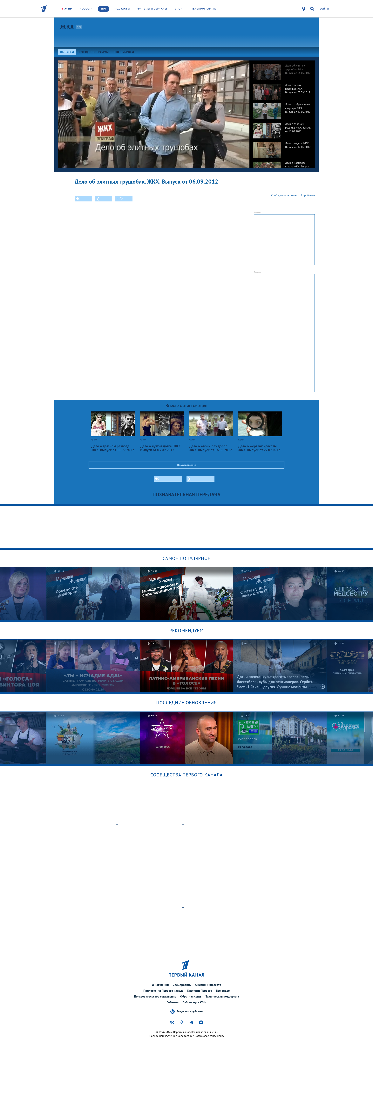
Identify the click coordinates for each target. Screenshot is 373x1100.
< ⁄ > (120, 198)
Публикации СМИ (194, 1002)
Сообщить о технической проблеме (293, 195)
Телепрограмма (204, 8)
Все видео (223, 990)
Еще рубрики (124, 52)
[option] (282, 70)
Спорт (179, 8)
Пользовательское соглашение (155, 996)
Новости (86, 8)
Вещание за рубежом (190, 1011)
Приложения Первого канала (163, 990)
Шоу (103, 8)
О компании (160, 985)
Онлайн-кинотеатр (208, 985)
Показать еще (186, 465)
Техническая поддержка (222, 996)
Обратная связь (191, 996)
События (173, 1002)
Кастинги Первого (199, 990)
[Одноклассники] (103, 198)
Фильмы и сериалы (152, 8)
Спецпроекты (182, 985)
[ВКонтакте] (83, 198)
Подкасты (122, 8)
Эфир (68, 8)
